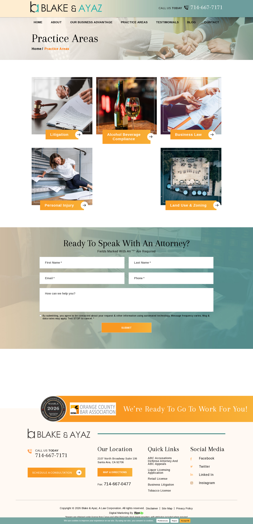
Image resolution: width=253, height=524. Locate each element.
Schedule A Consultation (52, 472)
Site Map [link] (167, 508)
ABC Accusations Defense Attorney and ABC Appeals (163, 461)
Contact (211, 22)
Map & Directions (115, 472)
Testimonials (167, 22)
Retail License (157, 478)
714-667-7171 (206, 7)
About (56, 22)
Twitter (204, 466)
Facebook (206, 458)
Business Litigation (161, 484)
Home (38, 22)
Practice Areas (134, 22)
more (62, 110)
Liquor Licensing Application (159, 471)
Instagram (207, 483)
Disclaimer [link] (152, 508)
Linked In (206, 474)
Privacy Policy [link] (184, 508)
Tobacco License (159, 490)
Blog (191, 22)
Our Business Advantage (91, 22)
